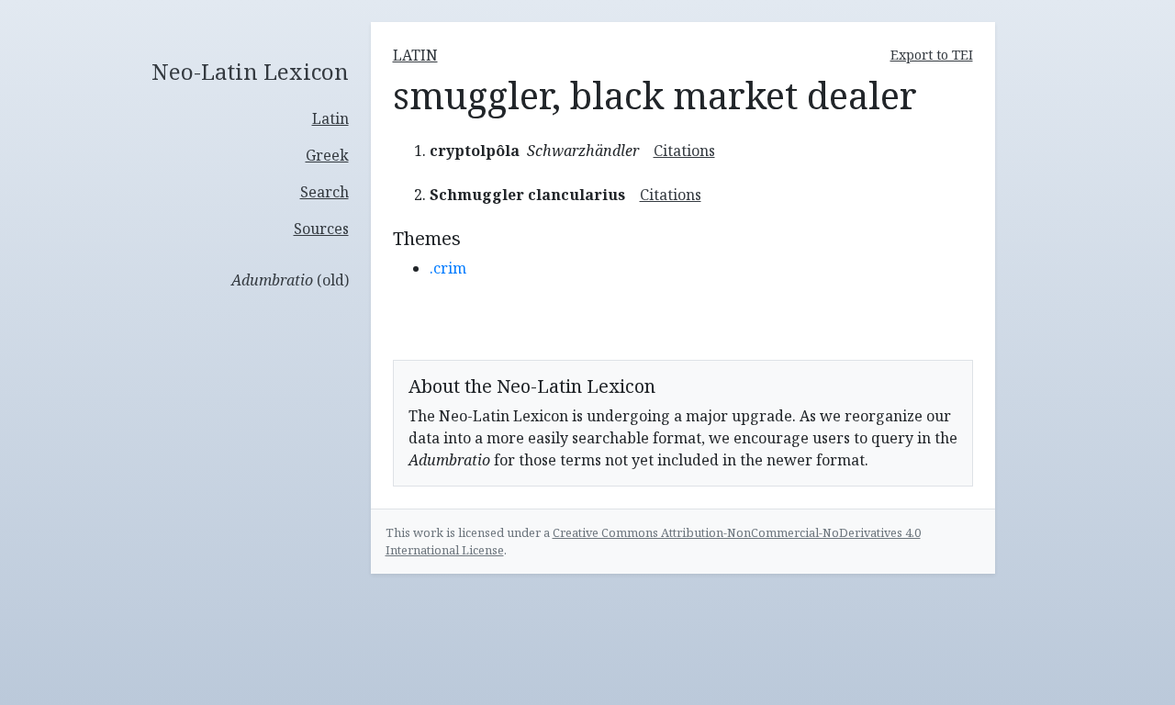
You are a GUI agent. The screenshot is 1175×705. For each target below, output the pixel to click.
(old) (290, 280)
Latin (330, 118)
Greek (327, 155)
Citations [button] (684, 150)
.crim (448, 268)
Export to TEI (931, 54)
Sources (321, 228)
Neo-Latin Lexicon (250, 72)
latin (415, 55)
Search (324, 192)
